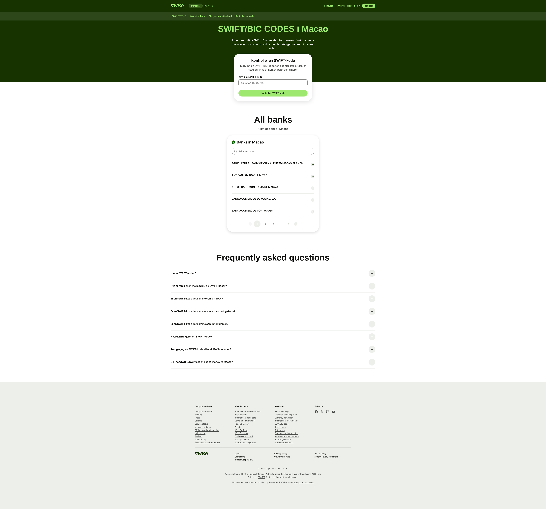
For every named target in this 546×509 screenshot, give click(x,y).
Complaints (240, 456)
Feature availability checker (207, 442)
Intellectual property (244, 459)
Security (198, 414)
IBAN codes (280, 427)
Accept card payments (245, 442)
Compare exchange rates (286, 433)
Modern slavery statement (326, 456)
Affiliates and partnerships (207, 430)
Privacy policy (280, 453)
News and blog (282, 411)
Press (197, 417)
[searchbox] (273, 151)
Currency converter (284, 417)
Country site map (282, 456)
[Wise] (177, 6)
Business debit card (244, 436)
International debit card (245, 417)
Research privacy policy (286, 414)
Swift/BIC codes (282, 424)
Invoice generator (283, 439)
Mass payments (242, 439)
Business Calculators (284, 442)
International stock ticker (286, 420)
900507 (261, 477)
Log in (357, 5)
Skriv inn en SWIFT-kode (250, 77)
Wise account (241, 414)
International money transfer (248, 411)
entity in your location (304, 482)
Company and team (204, 411)
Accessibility (200, 439)
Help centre (200, 433)
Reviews (198, 436)
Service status (201, 424)
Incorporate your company (287, 436)
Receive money (242, 424)
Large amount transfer (245, 420)
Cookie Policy (320, 453)
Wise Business (241, 433)
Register (368, 5)
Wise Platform (241, 430)
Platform (208, 5)
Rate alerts (280, 430)
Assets (238, 427)
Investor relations (203, 427)
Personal (195, 5)
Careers (198, 420)
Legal (237, 453)
